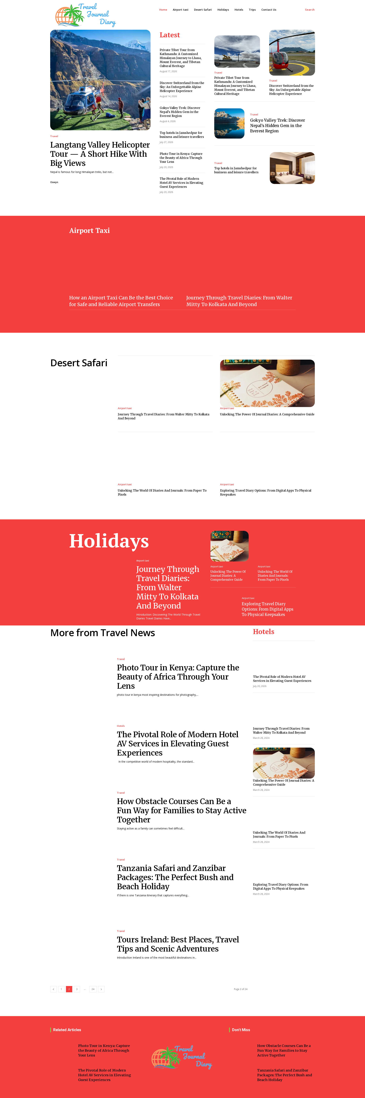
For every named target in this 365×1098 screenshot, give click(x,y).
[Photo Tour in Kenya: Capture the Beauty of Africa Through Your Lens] (79, 677)
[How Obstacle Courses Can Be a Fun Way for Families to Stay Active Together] (79, 811)
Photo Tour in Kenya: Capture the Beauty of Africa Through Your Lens (181, 158)
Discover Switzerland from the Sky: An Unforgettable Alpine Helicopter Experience (182, 87)
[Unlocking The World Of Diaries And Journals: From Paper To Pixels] (165, 459)
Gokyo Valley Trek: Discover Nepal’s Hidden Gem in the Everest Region (180, 112)
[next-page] (101, 989)
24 (93, 989)
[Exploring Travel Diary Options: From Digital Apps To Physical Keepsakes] (267, 459)
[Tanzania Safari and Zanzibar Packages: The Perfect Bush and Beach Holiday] (79, 878)
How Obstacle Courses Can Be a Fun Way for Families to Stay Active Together (181, 810)
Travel (54, 136)
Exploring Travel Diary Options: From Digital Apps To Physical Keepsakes (267, 609)
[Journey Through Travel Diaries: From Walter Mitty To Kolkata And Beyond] (241, 267)
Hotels (121, 726)
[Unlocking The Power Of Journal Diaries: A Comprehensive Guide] (267, 383)
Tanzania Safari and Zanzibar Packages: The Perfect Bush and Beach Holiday (175, 877)
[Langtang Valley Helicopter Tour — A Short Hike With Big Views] (100, 80)
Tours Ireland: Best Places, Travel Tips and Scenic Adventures (178, 944)
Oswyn (54, 182)
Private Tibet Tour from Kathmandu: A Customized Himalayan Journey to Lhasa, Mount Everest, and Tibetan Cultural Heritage (181, 58)
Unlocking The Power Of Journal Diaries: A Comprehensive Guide (267, 414)
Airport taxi (125, 408)
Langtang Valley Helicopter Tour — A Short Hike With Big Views (100, 154)
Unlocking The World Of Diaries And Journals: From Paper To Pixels (275, 575)
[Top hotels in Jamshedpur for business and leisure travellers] (292, 168)
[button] (310, 10)
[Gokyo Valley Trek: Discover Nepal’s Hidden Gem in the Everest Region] (229, 123)
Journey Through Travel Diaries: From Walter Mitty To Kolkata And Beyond (167, 588)
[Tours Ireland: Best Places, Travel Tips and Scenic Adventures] (79, 944)
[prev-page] (53, 989)
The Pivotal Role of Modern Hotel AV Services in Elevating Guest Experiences (181, 183)
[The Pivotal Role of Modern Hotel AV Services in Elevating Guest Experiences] (79, 744)
